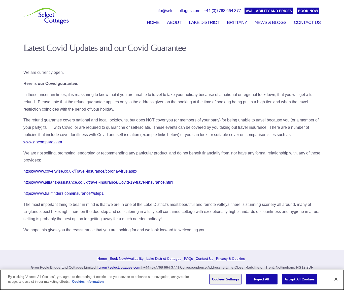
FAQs (188, 258)
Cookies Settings (225, 279)
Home (153, 22)
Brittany (237, 22)
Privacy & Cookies (230, 258)
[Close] (335, 279)
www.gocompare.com (42, 142)
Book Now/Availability (127, 258)
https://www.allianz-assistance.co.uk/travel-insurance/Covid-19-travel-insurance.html (98, 182)
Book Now (308, 11)
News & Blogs (270, 22)
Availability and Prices (269, 11)
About (174, 22)
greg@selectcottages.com (119, 267)
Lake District (204, 22)
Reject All (261, 279)
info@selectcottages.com (177, 11)
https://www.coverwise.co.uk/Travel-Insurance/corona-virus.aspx (80, 171)
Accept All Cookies (300, 279)
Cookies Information (88, 281)
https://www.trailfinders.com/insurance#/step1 (63, 193)
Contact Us (307, 22)
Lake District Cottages (163, 258)
